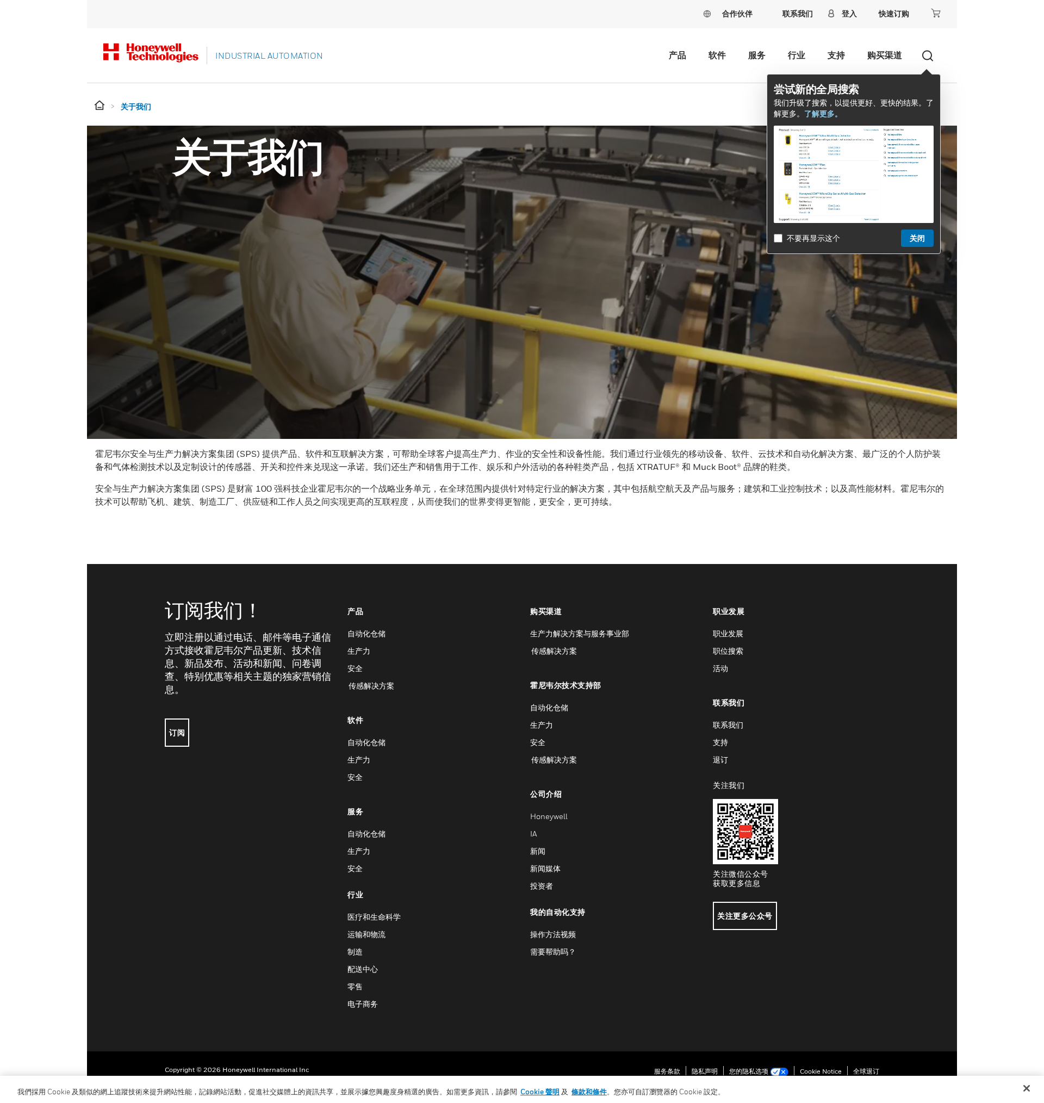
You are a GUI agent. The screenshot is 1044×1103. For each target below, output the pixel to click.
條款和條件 (589, 1091)
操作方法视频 (553, 934)
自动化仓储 (366, 633)
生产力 (358, 650)
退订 (720, 759)
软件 (717, 54)
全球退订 (866, 1071)
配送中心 (362, 969)
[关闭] (1027, 1088)
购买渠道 (884, 54)
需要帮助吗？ (553, 951)
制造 (355, 951)
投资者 (541, 885)
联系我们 (728, 724)
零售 (355, 986)
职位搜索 (728, 650)
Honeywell (549, 816)
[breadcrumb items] (100, 105)
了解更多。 (823, 113)
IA (533, 833)
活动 (720, 668)
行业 (796, 54)
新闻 (537, 851)
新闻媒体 (545, 868)
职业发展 (728, 633)
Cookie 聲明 (540, 1091)
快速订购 (894, 13)
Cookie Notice (821, 1071)
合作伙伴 (737, 13)
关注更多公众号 (745, 915)
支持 (836, 54)
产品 (677, 54)
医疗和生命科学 (374, 916)
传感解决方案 (370, 685)
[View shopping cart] (936, 13)
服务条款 (667, 1071)
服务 (757, 54)
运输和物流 (366, 934)
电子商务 (362, 1003)
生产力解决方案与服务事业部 (579, 633)
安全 (355, 668)
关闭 (917, 238)
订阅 (177, 732)
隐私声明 (705, 1071)
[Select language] (707, 13)
